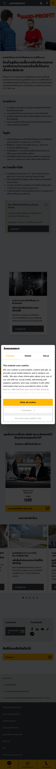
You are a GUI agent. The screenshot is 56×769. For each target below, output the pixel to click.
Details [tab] (28, 356)
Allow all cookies (28, 402)
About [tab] (46, 356)
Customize (26, 410)
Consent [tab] (10, 356)
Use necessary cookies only (28, 418)
